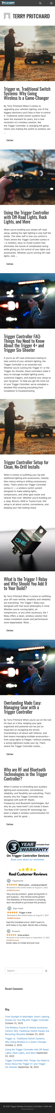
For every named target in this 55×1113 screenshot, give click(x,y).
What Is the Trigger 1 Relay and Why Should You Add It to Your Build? (25, 583)
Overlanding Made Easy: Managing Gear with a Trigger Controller (22, 707)
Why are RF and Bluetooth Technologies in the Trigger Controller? (25, 774)
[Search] (46, 971)
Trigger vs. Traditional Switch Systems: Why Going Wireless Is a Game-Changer (27, 93)
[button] (40, 3)
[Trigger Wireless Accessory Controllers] (8, 3)
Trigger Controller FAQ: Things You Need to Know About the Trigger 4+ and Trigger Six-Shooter (24, 343)
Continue (9, 140)
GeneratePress (27, 1109)
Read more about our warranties (27, 859)
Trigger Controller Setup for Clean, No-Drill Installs (26, 464)
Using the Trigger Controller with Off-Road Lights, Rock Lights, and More (26, 217)
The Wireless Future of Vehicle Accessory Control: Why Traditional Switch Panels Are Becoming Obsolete (27, 1030)
